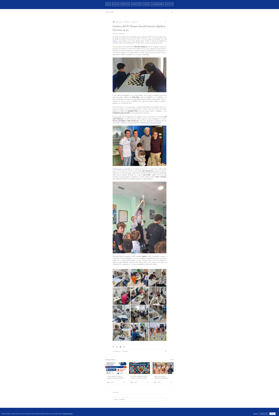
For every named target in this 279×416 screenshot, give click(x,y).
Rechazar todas (263, 413)
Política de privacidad (67, 413)
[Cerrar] (277, 414)
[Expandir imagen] (121, 278)
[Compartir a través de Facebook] (113, 346)
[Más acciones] (165, 22)
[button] (171, 12)
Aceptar (272, 413)
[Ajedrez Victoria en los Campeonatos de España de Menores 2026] (163, 368)
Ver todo (172, 359)
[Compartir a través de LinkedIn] (120, 346)
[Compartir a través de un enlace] (124, 346)
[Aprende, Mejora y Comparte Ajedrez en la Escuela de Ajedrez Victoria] (115, 368)
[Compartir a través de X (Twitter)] (117, 346)
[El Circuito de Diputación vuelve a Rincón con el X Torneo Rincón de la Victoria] (139, 368)
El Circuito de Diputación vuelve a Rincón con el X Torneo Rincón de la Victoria (139, 377)
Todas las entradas (109, 12)
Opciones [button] (255, 413)
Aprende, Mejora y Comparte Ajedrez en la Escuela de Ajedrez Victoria (115, 377)
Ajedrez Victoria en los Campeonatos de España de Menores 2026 (161, 377)
